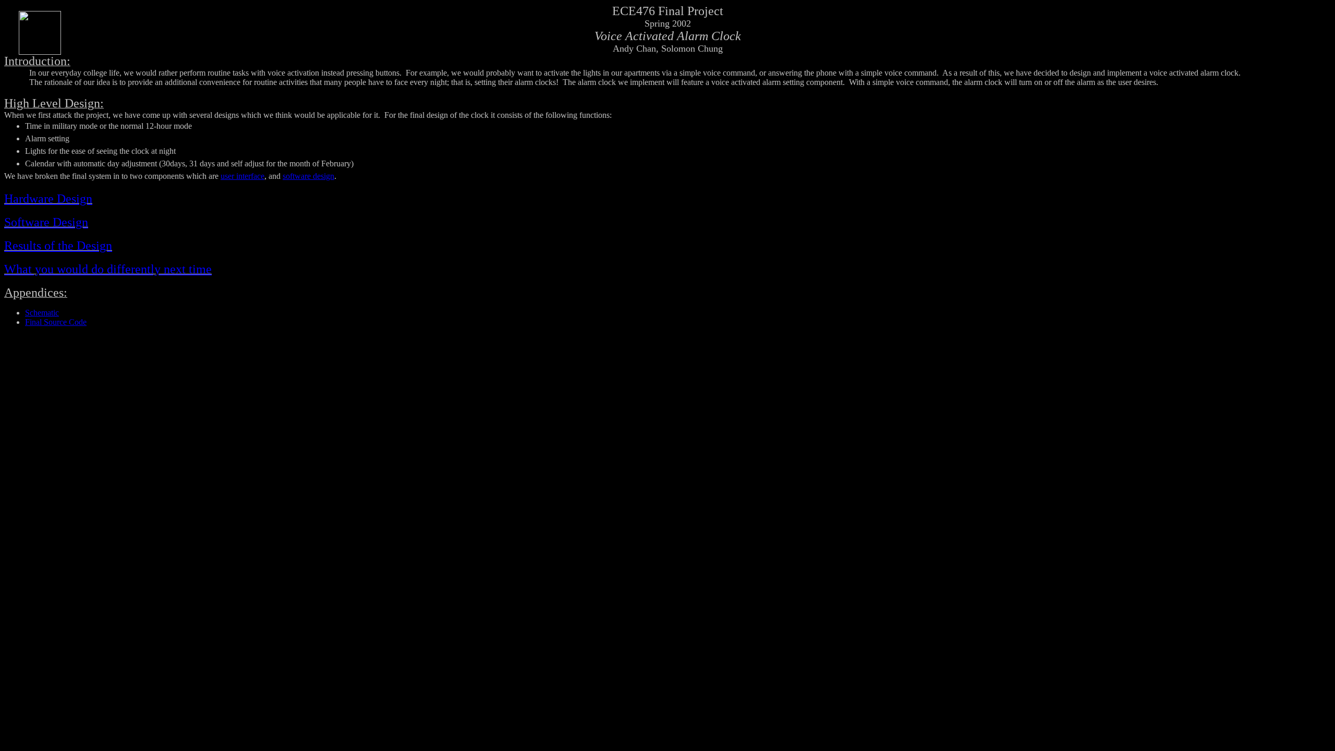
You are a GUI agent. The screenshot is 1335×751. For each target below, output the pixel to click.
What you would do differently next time (108, 269)
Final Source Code (56, 322)
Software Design (46, 222)
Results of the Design (58, 245)
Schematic (42, 312)
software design (308, 176)
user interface (242, 176)
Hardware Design (48, 198)
